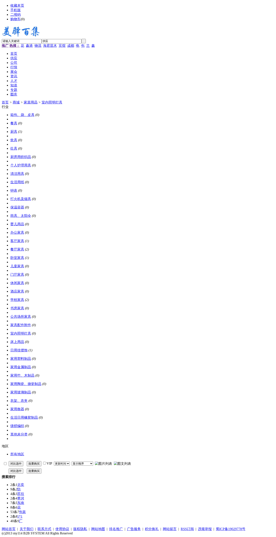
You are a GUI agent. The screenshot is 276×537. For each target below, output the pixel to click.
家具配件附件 (20, 325)
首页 (5, 102)
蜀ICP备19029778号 (230, 529)
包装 (22, 512)
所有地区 (17, 454)
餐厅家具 (17, 249)
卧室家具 (17, 258)
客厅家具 (17, 241)
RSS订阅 (187, 529)
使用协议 (62, 529)
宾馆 (62, 45)
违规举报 (205, 529)
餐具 (13, 123)
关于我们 (26, 529)
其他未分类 (19, 434)
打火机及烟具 (20, 199)
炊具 (13, 140)
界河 (20, 498)
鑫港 (29, 45)
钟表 (13, 190)
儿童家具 (17, 266)
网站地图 (98, 529)
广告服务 (134, 529)
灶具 (13, 148)
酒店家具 (17, 291)
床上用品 (17, 342)
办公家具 (17, 232)
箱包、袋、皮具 (22, 115)
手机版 (15, 10)
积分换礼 (152, 529)
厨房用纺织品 (20, 157)
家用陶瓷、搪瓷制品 (25, 384)
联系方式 (44, 529)
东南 (20, 503)
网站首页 (9, 529)
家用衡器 (17, 409)
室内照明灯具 (52, 102)
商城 (16, 102)
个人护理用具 (20, 165)
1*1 (19, 516)
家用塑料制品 (20, 358)
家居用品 (31, 102)
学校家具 (17, 300)
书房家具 (17, 308)
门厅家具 (17, 274)
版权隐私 (80, 529)
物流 (37, 45)
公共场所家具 (20, 316)
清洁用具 (17, 173)
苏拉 (20, 494)
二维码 (15, 14)
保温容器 (17, 207)
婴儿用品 (17, 224)
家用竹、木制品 (22, 375)
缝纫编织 (17, 426)
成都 (70, 45)
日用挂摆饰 (19, 350)
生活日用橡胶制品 (24, 417)
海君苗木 (50, 45)
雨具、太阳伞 (20, 216)
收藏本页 (17, 5)
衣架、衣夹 (19, 400)
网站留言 (170, 529)
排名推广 (116, 529)
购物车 (15, 19)
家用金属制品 (20, 367)
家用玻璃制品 (20, 392)
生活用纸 (17, 182)
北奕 (20, 485)
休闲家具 (17, 283)
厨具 (13, 131)
